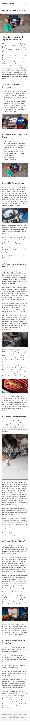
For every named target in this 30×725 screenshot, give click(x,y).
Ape (15, 713)
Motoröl (4, 717)
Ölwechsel (18, 717)
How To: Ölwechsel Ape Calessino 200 (12, 38)
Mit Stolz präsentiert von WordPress (10, 723)
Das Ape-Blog (8, 3)
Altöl (11, 714)
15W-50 (24, 713)
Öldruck (10, 717)
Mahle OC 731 (23, 716)
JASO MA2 (16, 716)
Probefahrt (23, 717)
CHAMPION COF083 (10, 111)
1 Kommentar (12, 719)
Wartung (18, 713)
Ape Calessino (18, 714)
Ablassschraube (6, 714)
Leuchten (16, 706)
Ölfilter (13, 717)
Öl (7, 717)
